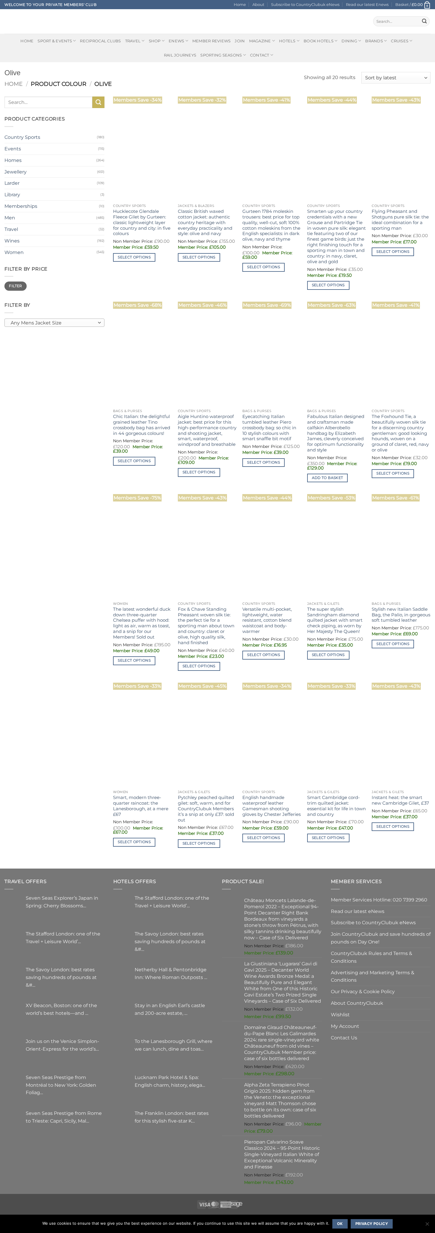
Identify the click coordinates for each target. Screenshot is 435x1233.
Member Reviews (211, 40)
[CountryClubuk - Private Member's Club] (29, 21)
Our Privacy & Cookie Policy (363, 991)
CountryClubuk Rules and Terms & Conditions (371, 957)
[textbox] (53, 323)
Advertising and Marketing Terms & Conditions (372, 976)
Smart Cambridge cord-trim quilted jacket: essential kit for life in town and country (336, 806)
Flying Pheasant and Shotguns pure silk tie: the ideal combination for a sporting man (400, 220)
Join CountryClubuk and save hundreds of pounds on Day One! (381, 938)
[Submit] (424, 21)
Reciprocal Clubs (100, 40)
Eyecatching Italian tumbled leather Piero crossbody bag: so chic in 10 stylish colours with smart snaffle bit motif (269, 428)
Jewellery (15, 172)
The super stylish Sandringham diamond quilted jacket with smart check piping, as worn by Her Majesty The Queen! (334, 620)
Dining (349, 40)
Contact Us (344, 1038)
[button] (413, 4)
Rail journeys (180, 55)
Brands (374, 40)
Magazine (260, 40)
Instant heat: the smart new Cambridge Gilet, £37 (400, 800)
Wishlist (340, 1014)
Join (240, 40)
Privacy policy (371, 1223)
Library (12, 194)
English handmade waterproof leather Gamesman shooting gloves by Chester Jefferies (271, 806)
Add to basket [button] (327, 478)
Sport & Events (55, 40)
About (258, 4)
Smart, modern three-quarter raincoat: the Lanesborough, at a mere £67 (140, 806)
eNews (176, 40)
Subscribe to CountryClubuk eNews (305, 4)
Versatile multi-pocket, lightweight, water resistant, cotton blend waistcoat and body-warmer (267, 620)
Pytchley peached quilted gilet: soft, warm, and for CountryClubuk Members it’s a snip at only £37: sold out (206, 809)
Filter (15, 286)
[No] (427, 1225)
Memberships (20, 206)
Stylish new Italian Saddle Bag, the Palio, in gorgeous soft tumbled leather (401, 615)
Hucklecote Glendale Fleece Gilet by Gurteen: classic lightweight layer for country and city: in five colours (141, 223)
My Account (345, 1026)
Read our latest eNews (357, 911)
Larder (12, 183)
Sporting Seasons (221, 55)
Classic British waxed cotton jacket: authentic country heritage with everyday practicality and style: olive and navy (205, 223)
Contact (259, 55)
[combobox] (54, 323)
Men (9, 218)
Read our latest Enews (367, 4)
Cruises (399, 40)
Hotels (287, 40)
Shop (155, 40)
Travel (133, 40)
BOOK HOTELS (319, 40)
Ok (340, 1223)
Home (240, 4)
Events (12, 149)
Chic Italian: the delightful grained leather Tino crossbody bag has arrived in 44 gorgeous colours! (141, 425)
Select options (134, 257)
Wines (12, 241)
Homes (13, 160)
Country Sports (22, 137)
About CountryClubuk (357, 1003)
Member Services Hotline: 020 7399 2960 (379, 900)
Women (14, 252)
